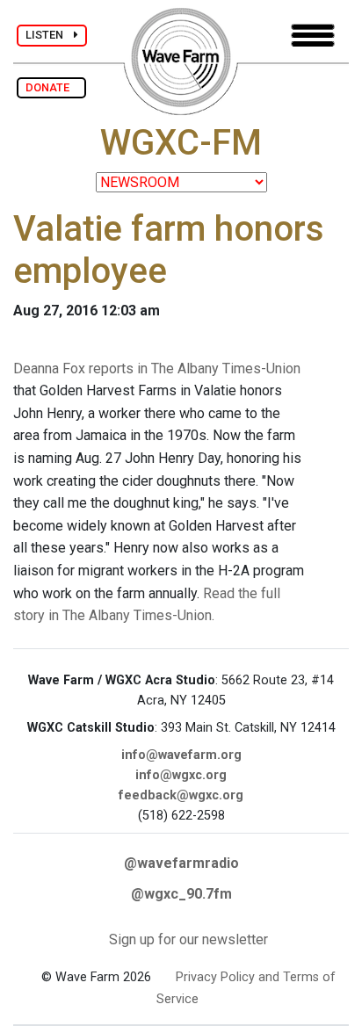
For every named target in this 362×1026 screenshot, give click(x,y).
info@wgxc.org (181, 775)
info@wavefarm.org (181, 755)
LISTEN (49, 34)
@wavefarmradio (181, 863)
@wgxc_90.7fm (181, 893)
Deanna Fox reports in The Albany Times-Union (156, 368)
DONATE (51, 87)
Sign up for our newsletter (188, 939)
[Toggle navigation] (312, 35)
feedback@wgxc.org (181, 795)
